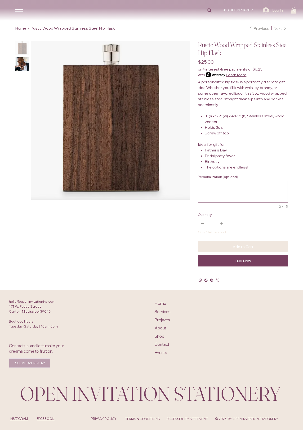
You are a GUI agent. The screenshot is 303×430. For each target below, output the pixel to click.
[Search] (209, 10)
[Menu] (19, 10)
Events (161, 352)
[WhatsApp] (200, 280)
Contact (162, 344)
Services (162, 311)
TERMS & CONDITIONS (142, 419)
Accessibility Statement (187, 419)
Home (160, 303)
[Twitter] (217, 280)
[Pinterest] (211, 280)
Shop (159, 336)
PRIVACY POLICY (103, 419)
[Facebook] (206, 280)
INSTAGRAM (19, 419)
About (160, 327)
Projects (162, 319)
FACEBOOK (45, 419)
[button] (293, 10)
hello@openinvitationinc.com (32, 301)
